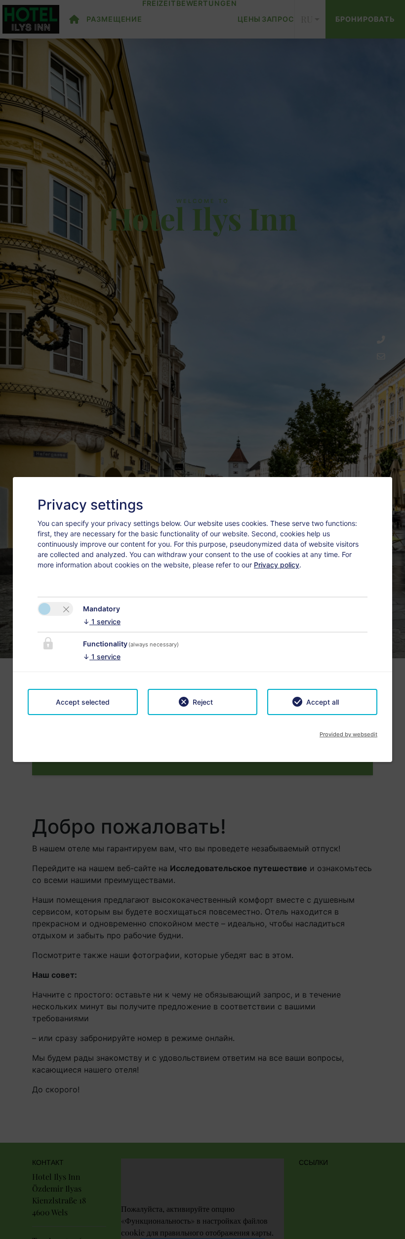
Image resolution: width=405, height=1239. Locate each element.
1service (102, 621)
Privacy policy (276, 564)
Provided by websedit (348, 734)
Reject (203, 702)
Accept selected (83, 702)
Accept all (322, 702)
